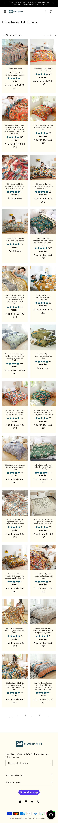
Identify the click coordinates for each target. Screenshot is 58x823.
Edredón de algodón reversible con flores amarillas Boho (43, 297)
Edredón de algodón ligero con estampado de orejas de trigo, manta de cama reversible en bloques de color (15, 299)
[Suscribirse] (49, 763)
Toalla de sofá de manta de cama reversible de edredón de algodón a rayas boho (43, 631)
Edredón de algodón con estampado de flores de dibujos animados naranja (15, 412)
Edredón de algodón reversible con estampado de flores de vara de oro (43, 186)
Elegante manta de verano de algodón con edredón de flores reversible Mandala (43, 522)
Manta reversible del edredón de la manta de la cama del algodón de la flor (14, 576)
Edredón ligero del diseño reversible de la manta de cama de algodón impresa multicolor (15, 686)
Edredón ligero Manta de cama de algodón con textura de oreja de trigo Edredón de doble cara (43, 686)
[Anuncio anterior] (5, 3)
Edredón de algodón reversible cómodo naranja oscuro (43, 576)
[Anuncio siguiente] (53, 3)
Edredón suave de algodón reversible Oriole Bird (43, 70)
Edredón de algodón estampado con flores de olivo (43, 356)
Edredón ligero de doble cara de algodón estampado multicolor (14, 631)
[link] (11, 716)
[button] (5, 11)
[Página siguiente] (47, 716)
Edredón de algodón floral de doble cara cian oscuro (15, 240)
